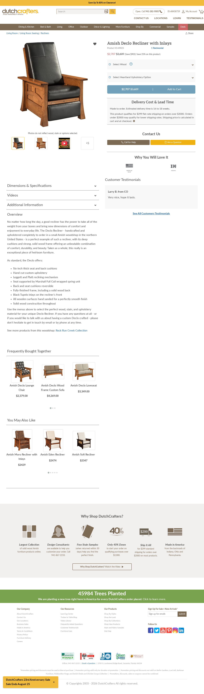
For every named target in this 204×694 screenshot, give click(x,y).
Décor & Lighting (102, 27)
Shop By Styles (110, 614)
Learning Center (67, 614)
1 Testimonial (157, 48)
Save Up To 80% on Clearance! (102, 3)
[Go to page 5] (56, 472)
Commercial (155, 27)
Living (59, 27)
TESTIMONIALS (195, 18)
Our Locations (22, 621)
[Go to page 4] (54, 472)
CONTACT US (141, 18)
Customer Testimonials (69, 628)
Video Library (66, 621)
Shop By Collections (112, 621)
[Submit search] (112, 11)
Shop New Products (112, 624)
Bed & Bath (45, 27)
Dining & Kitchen (26, 27)
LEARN (177, 18)
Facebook (150, 630)
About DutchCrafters (25, 614)
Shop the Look (110, 617)
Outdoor (84, 27)
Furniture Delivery (24, 638)
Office (71, 27)
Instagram (175, 630)
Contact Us (21, 617)
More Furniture (123, 27)
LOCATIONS (160, 18)
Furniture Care (66, 631)
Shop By (140, 27)
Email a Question (88, 663)
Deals (182, 27)
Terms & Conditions (24, 631)
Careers (20, 641)
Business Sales (22, 624)
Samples (170, 27)
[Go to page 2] (52, 408)
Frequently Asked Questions (72, 624)
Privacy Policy (22, 634)
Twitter (156, 630)
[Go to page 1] (50, 408)
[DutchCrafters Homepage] (20, 12)
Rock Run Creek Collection (71, 330)
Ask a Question (174, 142)
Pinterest (169, 630)
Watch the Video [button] (100, 567)
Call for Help (130, 142)
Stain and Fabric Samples (114, 628)
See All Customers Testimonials (151, 213)
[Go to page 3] (54, 408)
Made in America (23, 628)
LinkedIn (181, 630)
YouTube (163, 630)
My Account (191, 11)
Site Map (107, 631)
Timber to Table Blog (69, 617)
